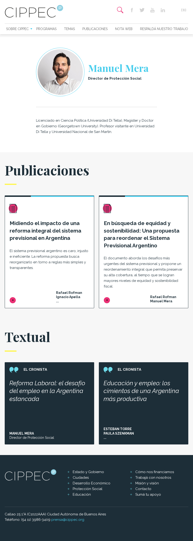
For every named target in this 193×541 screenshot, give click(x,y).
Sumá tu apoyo (148, 494)
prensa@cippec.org (67, 520)
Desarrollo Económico (91, 483)
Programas (46, 29)
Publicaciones (95, 29)
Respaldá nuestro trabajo (164, 29)
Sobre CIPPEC (17, 29)
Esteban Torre (118, 429)
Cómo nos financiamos (154, 472)
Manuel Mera (21, 433)
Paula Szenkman (119, 433)
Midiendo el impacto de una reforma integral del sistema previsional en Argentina (45, 230)
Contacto (143, 489)
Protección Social (87, 489)
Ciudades (81, 477)
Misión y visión (147, 483)
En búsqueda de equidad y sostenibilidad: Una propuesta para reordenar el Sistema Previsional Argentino (141, 234)
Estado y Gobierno (88, 472)
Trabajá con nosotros (153, 477)
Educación (82, 494)
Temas (69, 29)
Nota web (124, 29)
